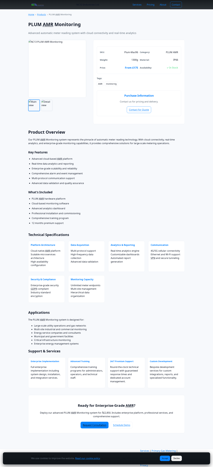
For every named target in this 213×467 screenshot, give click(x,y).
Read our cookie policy (87, 458)
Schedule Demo (121, 425)
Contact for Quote (139, 109)
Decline (176, 458)
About (163, 4)
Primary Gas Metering (164, 450)
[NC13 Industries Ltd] (37, 5)
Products (41, 14)
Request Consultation (94, 425)
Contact (176, 4)
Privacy (144, 465)
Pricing (150, 4)
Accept (165, 458)
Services (137, 4)
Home (31, 14)
